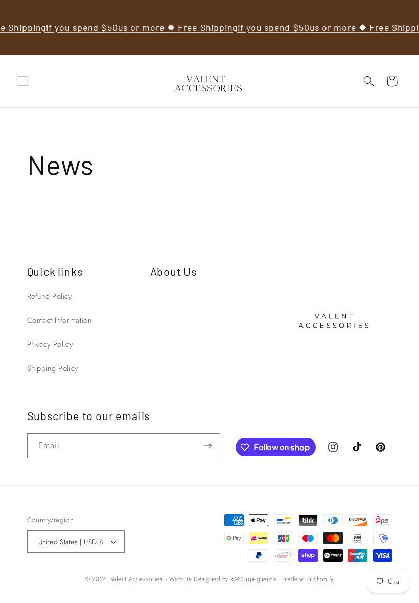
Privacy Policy (50, 344)
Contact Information (59, 320)
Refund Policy (49, 296)
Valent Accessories (136, 579)
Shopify (323, 579)
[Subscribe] (207, 445)
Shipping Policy (52, 368)
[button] (22, 81)
